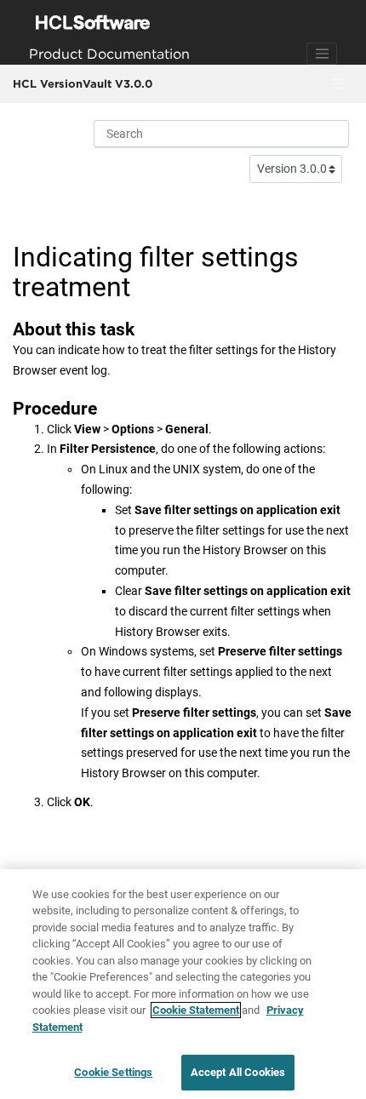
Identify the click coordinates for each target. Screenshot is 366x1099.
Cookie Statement (195, 1010)
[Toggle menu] (338, 84)
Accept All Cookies (238, 1072)
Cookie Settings (113, 1072)
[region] (183, 984)
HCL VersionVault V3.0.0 (82, 83)
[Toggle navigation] (321, 54)
